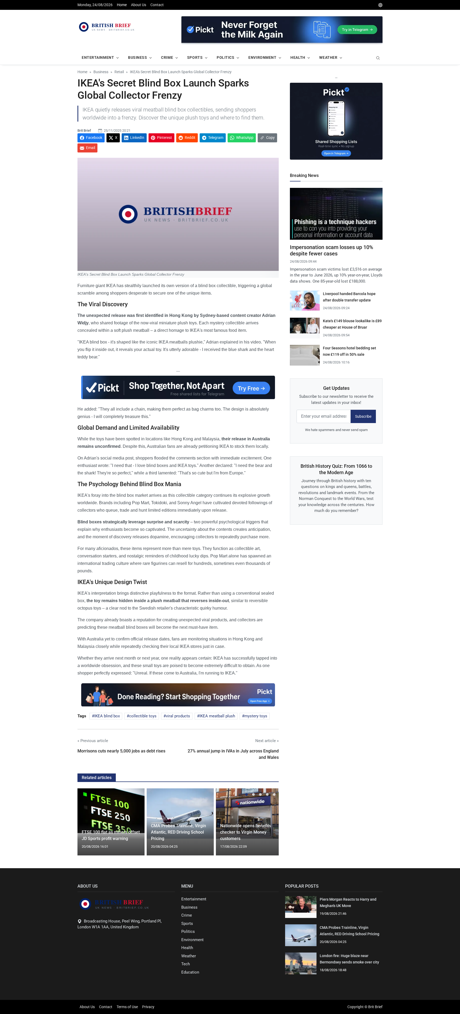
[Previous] (86, 825)
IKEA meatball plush (217, 716)
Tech (185, 964)
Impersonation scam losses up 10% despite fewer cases (331, 250)
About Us (138, 5)
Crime (186, 915)
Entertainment (193, 899)
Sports (187, 923)
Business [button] (137, 57)
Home (122, 5)
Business (189, 907)
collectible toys (143, 716)
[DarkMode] (380, 5)
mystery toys (255, 716)
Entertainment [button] (98, 57)
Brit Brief (84, 131)
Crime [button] (167, 57)
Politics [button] (225, 57)
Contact (157, 5)
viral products (178, 716)
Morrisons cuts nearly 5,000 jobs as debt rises (121, 751)
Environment (192, 939)
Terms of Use (127, 1007)
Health (187, 947)
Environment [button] (262, 57)
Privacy (148, 1007)
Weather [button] (328, 57)
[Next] (270, 825)
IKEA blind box (107, 716)
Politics (188, 931)
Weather (188, 956)
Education (190, 972)
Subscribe (363, 416)
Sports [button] (195, 57)
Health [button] (297, 57)
